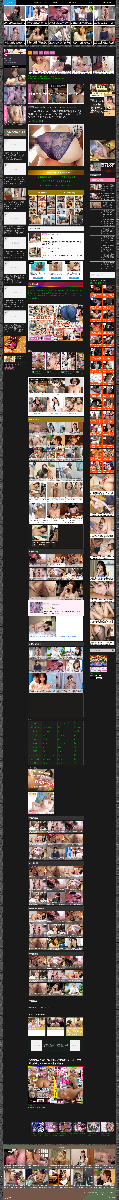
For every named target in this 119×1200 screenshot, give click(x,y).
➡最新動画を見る (68, 177)
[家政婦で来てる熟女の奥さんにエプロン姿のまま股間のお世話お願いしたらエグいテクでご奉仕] (60, 205)
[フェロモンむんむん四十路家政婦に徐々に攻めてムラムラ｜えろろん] (60, 211)
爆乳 (59, 739)
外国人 (35, 751)
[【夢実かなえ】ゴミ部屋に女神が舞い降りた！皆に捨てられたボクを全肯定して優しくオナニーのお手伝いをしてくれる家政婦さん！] (33, 211)
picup (30, 53)
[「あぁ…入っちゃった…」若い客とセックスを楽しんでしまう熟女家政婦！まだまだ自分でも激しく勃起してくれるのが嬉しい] (51, 205)
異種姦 (45, 763)
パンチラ (61, 755)
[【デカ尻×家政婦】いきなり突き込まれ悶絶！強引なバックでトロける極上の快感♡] (62, 220)
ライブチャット (35, 747)
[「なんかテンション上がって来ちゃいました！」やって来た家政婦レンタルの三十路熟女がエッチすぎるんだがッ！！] (42, 211)
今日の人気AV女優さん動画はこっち (41, 76)
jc (43, 747)
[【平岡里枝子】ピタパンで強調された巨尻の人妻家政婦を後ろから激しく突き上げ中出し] (60, 198)
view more (61, 1147)
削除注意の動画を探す (98, 283)
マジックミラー (63, 743)
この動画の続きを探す (53, 173)
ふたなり (61, 763)
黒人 (44, 751)
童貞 (75, 759)
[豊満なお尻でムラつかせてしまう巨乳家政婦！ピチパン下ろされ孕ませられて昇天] (42, 198)
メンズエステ (62, 735)
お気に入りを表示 (89, 1192)
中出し (36, 53)
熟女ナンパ (46, 731)
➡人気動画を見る (44, 177)
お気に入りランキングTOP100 (99, 1193)
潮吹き (52, 53)
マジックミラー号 (63, 723)
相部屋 (46, 53)
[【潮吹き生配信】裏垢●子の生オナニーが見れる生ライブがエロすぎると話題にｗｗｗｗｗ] (15, 115)
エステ (76, 735)
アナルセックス (35, 755)
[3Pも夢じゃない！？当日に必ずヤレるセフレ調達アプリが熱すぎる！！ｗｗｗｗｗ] (15, 96)
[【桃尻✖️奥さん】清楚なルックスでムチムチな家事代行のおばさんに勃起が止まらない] (69, 211)
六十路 (35, 735)
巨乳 (59, 727)
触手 (75, 763)
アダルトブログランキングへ (99, 673)
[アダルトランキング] (98, 660)
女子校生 (35, 763)
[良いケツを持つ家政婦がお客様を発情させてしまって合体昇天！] (78, 205)
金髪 (59, 751)
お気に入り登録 (36, 121)
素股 (75, 755)
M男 (75, 751)
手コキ (76, 743)
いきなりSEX (39, 107)
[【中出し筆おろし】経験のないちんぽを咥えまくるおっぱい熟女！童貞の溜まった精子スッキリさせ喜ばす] (33, 198)
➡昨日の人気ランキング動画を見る (56, 185)
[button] (113, 650)
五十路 (35, 731)
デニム (47, 107)
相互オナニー (47, 759)
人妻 (53, 107)
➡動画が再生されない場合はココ (56, 181)
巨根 (58, 107)
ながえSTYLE (35, 727)
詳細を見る (31, 1105)
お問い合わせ (110, 1192)
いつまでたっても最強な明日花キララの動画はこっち (46, 79)
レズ (44, 735)
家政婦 (31, 107)
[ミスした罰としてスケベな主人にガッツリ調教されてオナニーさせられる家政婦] (35, 220)
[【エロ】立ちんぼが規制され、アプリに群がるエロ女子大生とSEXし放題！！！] (15, 77)
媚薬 (41, 53)
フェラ (35, 743)
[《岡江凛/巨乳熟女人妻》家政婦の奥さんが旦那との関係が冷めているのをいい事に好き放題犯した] (51, 198)
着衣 (75, 107)
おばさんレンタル (48, 755)
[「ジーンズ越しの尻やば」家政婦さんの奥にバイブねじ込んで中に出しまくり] (76, 220)
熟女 (70, 107)
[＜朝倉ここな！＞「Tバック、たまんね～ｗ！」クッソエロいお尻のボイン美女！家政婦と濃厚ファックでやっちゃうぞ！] (42, 205)
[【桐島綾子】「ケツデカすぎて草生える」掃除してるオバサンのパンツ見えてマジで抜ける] (51, 211)
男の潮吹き (46, 739)
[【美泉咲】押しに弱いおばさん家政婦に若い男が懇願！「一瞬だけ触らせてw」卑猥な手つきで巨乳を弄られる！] (78, 211)
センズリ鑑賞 (35, 759)
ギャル (45, 743)
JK (59, 731)
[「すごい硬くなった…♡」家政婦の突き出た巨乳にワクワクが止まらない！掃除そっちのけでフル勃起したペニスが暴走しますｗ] (48, 220)
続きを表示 (33, 768)
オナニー (61, 759)
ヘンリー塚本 (47, 727)
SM (75, 739)
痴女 (59, 747)
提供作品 (64, 107)
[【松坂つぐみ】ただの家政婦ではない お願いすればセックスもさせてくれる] (33, 205)
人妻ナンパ (77, 727)
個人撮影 (76, 731)
